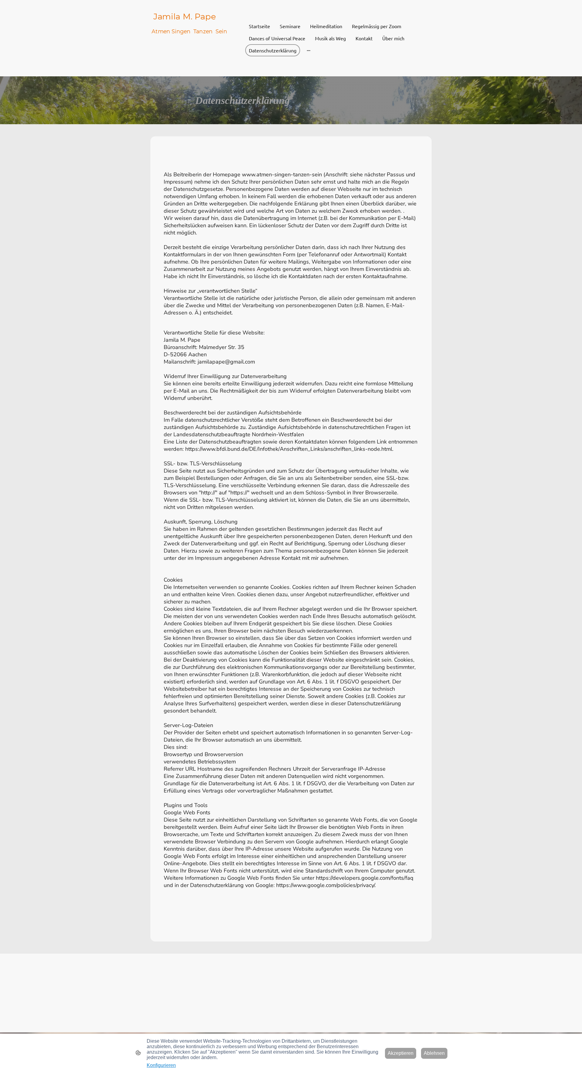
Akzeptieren (400, 1053)
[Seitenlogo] (197, 71)
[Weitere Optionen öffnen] (309, 50)
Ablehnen (434, 1053)
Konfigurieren (161, 1065)
